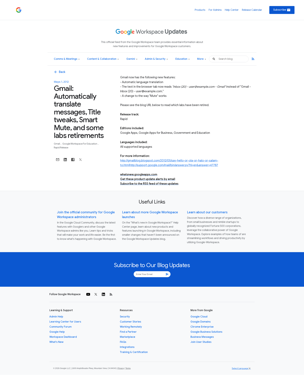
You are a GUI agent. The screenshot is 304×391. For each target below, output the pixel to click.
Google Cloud (198, 316)
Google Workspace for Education (80, 143)
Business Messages (202, 337)
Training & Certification (134, 352)
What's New (56, 342)
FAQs (123, 342)
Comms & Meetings (66, 59)
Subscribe (282, 10)
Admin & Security (156, 59)
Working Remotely (131, 326)
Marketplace (127, 337)
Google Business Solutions (206, 331)
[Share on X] (80, 159)
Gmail (57, 143)
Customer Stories (130, 321)
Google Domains (200, 321)
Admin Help (56, 316)
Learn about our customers (207, 212)
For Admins (215, 10)
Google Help (57, 331)
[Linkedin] (103, 294)
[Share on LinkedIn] (65, 159)
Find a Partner (128, 331)
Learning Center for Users (65, 321)
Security (125, 316)
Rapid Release (61, 147)
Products (200, 10)
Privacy (121, 368)
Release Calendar (252, 10)
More (201, 59)
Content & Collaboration (103, 59)
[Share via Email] (57, 159)
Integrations (127, 347)
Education (182, 59)
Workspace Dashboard (63, 337)
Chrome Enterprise (202, 326)
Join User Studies (200, 342)
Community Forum (60, 326)
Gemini (131, 59)
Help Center (232, 10)
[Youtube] (88, 294)
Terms (128, 368)
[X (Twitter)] (96, 294)
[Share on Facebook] (73, 159)
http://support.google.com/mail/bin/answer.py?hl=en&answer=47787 (174, 165)
